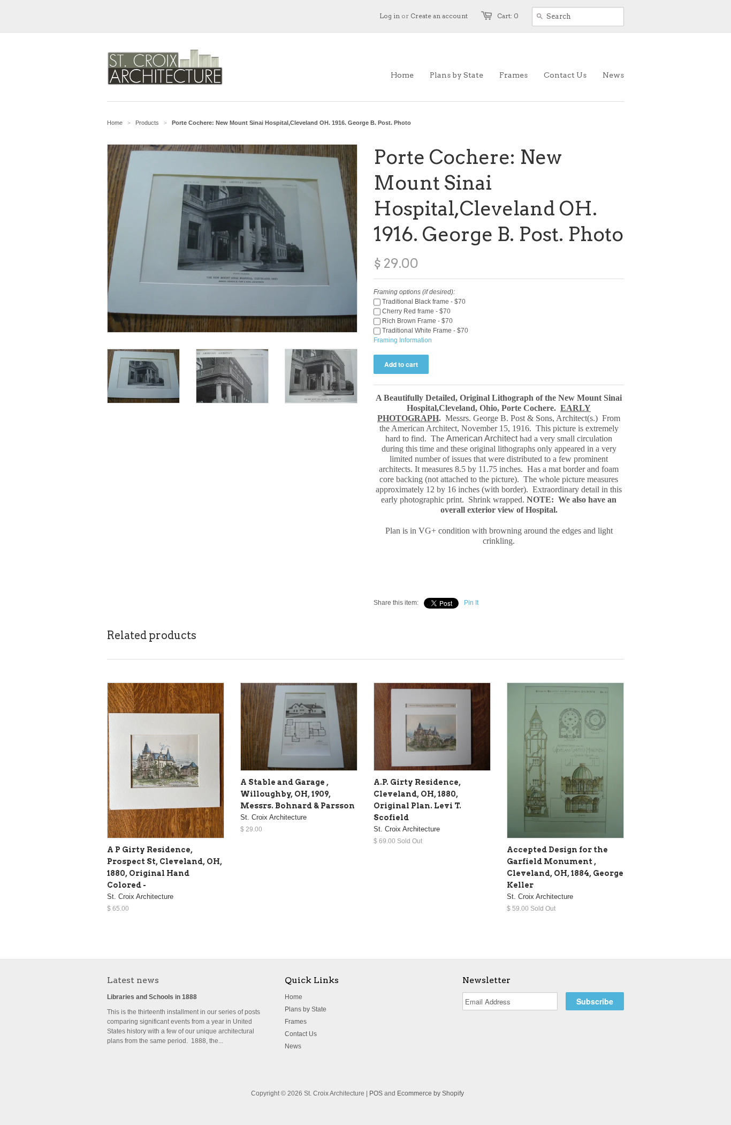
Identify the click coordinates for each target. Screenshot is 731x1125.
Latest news (133, 980)
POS (376, 1093)
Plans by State (305, 1009)
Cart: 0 (508, 16)
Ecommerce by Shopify (430, 1093)
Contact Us (301, 1034)
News (293, 1046)
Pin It (471, 602)
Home (293, 997)
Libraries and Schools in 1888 (152, 997)
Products (147, 122)
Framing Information (403, 340)
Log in (389, 16)
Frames (296, 1021)
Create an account (439, 16)
